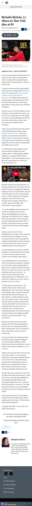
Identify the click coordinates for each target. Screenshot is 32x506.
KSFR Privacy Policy (8, 492)
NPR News (6, 427)
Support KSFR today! (16, 7)
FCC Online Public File (9, 481)
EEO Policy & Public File (9, 484)
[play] (3, 504)
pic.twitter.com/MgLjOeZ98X (16, 416)
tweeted (18, 355)
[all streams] (29, 504)
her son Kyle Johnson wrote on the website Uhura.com (14, 95)
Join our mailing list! (8, 488)
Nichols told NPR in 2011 (10, 133)
